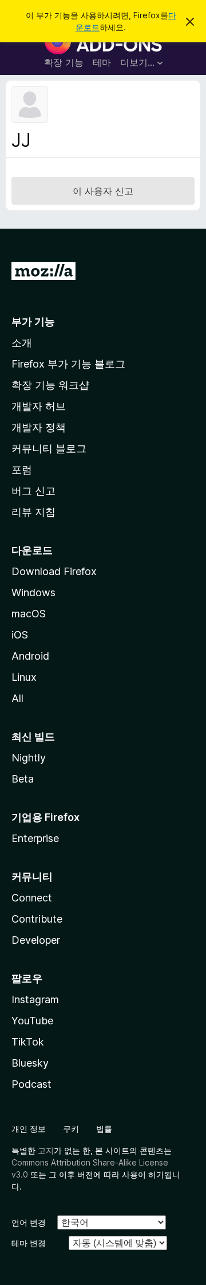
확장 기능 (64, 62)
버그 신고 (33, 491)
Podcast (31, 1084)
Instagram (35, 999)
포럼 (21, 470)
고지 (46, 1150)
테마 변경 (28, 1243)
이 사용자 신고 (103, 191)
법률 (104, 1129)
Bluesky (30, 1063)
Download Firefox (54, 571)
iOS (19, 635)
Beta (22, 779)
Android (30, 656)
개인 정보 (28, 1129)
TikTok (27, 1042)
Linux (24, 677)
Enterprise (35, 838)
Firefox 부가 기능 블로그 (68, 364)
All (17, 698)
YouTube (32, 1021)
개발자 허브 (38, 406)
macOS (28, 614)
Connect (31, 898)
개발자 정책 (38, 427)
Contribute (36, 919)
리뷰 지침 (33, 512)
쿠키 (71, 1129)
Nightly (28, 758)
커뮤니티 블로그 (48, 448)
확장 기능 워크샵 (50, 385)
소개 (21, 343)
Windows (33, 592)
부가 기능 (33, 322)
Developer (35, 940)
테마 (102, 62)
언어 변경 (28, 1222)
